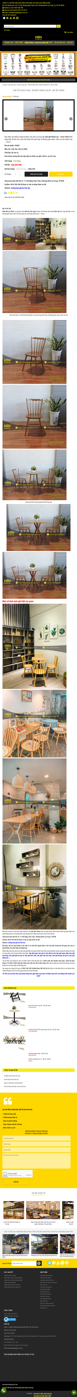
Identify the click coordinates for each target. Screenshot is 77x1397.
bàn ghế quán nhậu (62, 953)
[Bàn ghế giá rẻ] (38, 37)
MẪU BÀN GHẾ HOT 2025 (46, 1275)
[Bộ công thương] (10, 1319)
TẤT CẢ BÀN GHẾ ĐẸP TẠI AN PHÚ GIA (15, 1086)
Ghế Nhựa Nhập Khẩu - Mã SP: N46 (38, 1018)
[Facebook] (7, 18)
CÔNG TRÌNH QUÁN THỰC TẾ (11, 1314)
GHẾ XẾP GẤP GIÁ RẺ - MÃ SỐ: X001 (38, 1040)
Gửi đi (16, 1182)
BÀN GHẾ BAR (43, 1308)
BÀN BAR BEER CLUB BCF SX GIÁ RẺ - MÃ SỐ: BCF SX (43, 1029)
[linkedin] (62, 1263)
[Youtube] (11, 18)
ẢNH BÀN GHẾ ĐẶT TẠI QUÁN (11, 1316)
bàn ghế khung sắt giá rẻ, (61, 955)
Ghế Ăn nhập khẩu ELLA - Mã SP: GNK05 (39, 1024)
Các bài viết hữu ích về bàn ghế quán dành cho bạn (17, 1387)
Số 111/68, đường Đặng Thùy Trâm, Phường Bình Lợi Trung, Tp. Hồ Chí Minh (39, 5)
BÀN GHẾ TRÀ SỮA (44, 1296)
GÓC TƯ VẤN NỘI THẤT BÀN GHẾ (14, 1083)
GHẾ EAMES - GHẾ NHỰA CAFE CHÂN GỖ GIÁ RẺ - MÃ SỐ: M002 (45, 1035)
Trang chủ (9, 42)
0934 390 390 (18, 8)
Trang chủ (4, 85)
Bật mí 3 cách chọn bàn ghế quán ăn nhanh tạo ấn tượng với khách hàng (44, 1255)
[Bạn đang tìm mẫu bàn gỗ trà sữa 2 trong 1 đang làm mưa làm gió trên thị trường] (15, 1241)
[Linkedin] (17, 18)
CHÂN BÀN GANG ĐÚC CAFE (47, 1280)
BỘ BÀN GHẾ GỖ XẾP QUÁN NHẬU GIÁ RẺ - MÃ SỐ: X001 (44, 994)
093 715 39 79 (22, 10)
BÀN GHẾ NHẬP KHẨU (45, 1299)
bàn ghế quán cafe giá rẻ (37, 953)
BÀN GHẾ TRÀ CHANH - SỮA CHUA (48, 1282)
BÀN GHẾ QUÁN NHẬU (45, 1294)
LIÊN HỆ (70, 42)
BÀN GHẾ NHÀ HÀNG (45, 1289)
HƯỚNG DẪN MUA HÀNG (10, 1275)
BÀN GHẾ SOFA (44, 1301)
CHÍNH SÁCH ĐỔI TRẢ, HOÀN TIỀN (12, 1285)
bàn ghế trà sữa (50, 953)
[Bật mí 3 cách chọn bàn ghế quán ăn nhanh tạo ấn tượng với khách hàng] (44, 1243)
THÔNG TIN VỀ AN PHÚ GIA (12, 1076)
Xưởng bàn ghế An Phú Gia (20, 188)
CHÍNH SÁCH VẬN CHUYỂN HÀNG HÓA (13, 1278)
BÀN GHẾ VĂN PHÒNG (45, 1278)
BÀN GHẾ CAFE (44, 1285)
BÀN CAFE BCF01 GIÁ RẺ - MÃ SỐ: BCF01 (39, 1046)
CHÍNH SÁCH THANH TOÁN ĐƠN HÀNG (13, 1280)
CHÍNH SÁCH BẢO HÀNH (10, 1282)
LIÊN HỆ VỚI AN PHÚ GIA (12, 1079)
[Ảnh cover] (38, 64)
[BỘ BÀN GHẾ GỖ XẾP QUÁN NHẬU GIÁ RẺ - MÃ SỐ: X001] (14, 1005)
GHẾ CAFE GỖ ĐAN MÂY (46, 1287)
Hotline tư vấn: (42, 1395)
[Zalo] (4, 18)
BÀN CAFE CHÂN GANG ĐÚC (47, 1303)
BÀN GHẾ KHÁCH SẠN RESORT (47, 1305)
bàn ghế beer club (30, 955)
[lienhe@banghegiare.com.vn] (11, 192)
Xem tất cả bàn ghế (21, 85)
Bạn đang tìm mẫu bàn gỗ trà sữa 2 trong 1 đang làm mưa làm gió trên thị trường (15, 1251)
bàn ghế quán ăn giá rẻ (16, 955)
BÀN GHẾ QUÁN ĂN (45, 1292)
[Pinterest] (14, 18)
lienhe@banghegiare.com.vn (18, 12)
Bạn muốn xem (12, 85)
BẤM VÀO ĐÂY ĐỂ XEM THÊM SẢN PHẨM (38, 80)
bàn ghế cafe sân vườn (44, 955)
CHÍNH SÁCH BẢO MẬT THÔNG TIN (12, 1287)
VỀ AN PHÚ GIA (59, 42)
